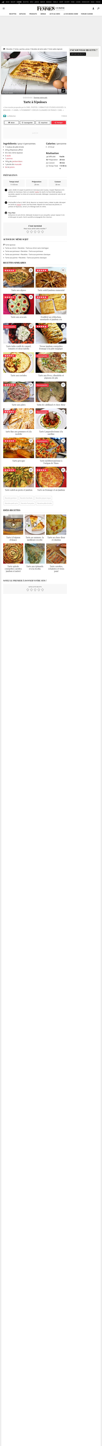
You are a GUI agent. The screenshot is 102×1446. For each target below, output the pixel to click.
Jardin (37, 2)
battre (37, 192)
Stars (73, 2)
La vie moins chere (71, 14)
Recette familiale (26, 498)
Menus (43, 14)
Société (66, 2)
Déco (31, 2)
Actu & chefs (55, 14)
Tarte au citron (10, 248)
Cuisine (19, 2)
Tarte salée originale (55, 49)
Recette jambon (11, 498)
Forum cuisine (87, 14)
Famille (55, 2)
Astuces (22, 14)
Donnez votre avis (40, 97)
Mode (7, 2)
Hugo (92, 2)
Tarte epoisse (10, 245)
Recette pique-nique (43, 498)
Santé (61, 2)
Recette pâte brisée (44, 503)
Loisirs (78, 2)
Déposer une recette (78, 54)
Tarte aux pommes (12, 254)
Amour (42, 2)
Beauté (13, 2)
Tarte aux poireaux (12, 251)
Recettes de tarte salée (39, 49)
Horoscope (85, 2)
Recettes (26, 2)
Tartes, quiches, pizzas (22, 49)
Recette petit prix (11, 503)
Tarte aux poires (11, 258)
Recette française (27, 503)
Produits (33, 14)
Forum (98, 2)
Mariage (49, 2)
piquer (19, 204)
